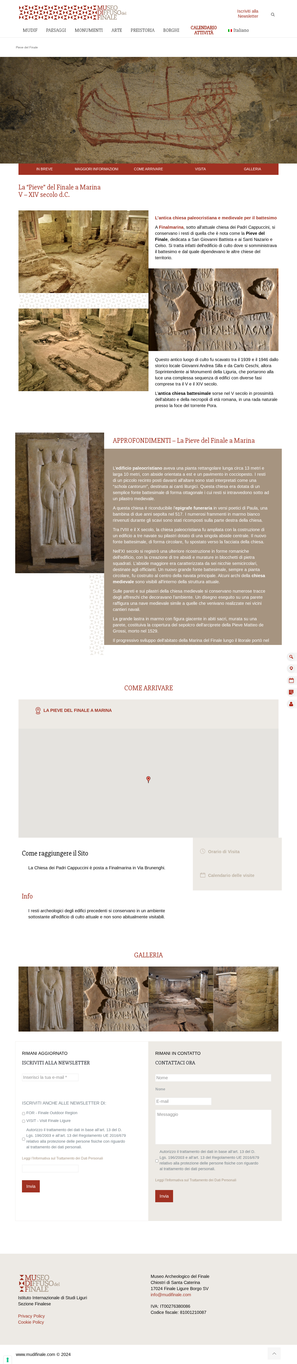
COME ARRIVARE (148, 169)
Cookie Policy (31, 1322)
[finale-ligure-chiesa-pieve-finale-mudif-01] (115, 999)
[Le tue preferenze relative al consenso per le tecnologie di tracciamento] (7, 1360)
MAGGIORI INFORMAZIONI (96, 169)
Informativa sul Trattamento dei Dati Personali (68, 1158)
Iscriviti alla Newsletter (247, 14)
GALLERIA (252, 169)
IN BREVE (44, 169)
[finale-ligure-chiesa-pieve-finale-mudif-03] (246, 999)
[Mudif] (72, 12)
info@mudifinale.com (171, 1294)
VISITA (200, 169)
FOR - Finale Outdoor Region (51, 1113)
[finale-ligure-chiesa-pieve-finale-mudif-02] (180, 999)
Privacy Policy (31, 1316)
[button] (148, 779)
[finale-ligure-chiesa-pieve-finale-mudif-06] (50, 999)
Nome (160, 1089)
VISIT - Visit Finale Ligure (48, 1120)
